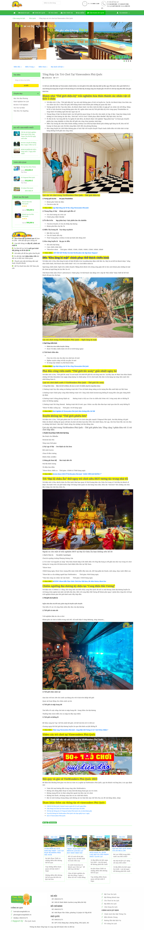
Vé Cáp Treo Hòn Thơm (28, 167)
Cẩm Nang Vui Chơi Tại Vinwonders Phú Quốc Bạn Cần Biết (66, 808)
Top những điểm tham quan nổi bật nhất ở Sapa (53, 869)
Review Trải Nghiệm (21, 105)
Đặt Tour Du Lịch (110, 894)
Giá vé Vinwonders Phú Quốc (56, 816)
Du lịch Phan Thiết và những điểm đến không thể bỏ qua (53, 860)
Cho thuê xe (67, 13)
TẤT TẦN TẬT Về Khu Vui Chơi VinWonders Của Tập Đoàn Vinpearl (75, 253)
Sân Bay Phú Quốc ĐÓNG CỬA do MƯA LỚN (121, 849)
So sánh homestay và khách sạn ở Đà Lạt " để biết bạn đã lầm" (76, 867)
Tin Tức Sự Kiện (19, 108)
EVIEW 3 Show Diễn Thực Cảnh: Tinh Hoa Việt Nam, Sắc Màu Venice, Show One (80, 581)
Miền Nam (42, 67)
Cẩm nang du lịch (96, 13)
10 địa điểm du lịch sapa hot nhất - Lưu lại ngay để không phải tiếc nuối (54, 851)
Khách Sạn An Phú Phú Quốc (28, 215)
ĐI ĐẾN (26, 85)
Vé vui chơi (53, 13)
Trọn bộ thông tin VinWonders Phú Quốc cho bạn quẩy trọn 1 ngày (68, 813)
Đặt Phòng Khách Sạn (111, 897)
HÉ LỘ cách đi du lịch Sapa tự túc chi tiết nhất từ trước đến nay (76, 858)
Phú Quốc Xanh (30, 921)
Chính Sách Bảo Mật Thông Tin (115, 914)
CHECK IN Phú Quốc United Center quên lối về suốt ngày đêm (66, 806)
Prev (15, 43)
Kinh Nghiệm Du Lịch (21, 101)
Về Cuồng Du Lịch (110, 924)
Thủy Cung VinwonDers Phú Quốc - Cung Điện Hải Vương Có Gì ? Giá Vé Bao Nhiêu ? (80, 730)
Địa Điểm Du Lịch (110, 904)
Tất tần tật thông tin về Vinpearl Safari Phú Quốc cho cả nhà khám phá (69, 811)
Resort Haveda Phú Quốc (27, 203)
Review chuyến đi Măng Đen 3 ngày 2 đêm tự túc (28, 144)
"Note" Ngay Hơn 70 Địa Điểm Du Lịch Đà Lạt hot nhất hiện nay (76, 851)
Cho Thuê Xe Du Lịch (111, 901)
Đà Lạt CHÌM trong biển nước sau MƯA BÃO (121, 855)
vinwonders (53, 822)
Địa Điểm (80, 13)
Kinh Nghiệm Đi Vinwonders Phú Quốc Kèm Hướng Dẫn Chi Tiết (74, 411)
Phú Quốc (32, 18)
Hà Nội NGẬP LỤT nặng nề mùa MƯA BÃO (121, 862)
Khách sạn (24, 13)
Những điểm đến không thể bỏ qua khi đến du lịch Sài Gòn (53, 877)
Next (128, 43)
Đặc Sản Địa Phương (21, 98)
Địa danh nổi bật (57, 67)
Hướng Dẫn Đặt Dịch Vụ (112, 920)
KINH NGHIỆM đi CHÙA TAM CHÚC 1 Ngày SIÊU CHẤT (28, 151)
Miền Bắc (17, 67)
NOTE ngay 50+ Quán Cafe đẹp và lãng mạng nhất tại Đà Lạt (99, 854)
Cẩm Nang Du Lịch (110, 907)
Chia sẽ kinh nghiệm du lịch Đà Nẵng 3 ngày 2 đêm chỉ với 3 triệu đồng (76, 875)
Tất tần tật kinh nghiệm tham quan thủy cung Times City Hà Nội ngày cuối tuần (28, 135)
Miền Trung (29, 67)
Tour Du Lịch (39, 13)
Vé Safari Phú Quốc (27, 188)
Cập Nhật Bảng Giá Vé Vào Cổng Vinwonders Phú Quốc (71, 208)
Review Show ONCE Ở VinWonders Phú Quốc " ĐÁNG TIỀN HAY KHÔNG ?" (77, 474)
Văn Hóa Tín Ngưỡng (21, 111)
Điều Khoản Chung (111, 917)
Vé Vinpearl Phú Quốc (28, 177)
